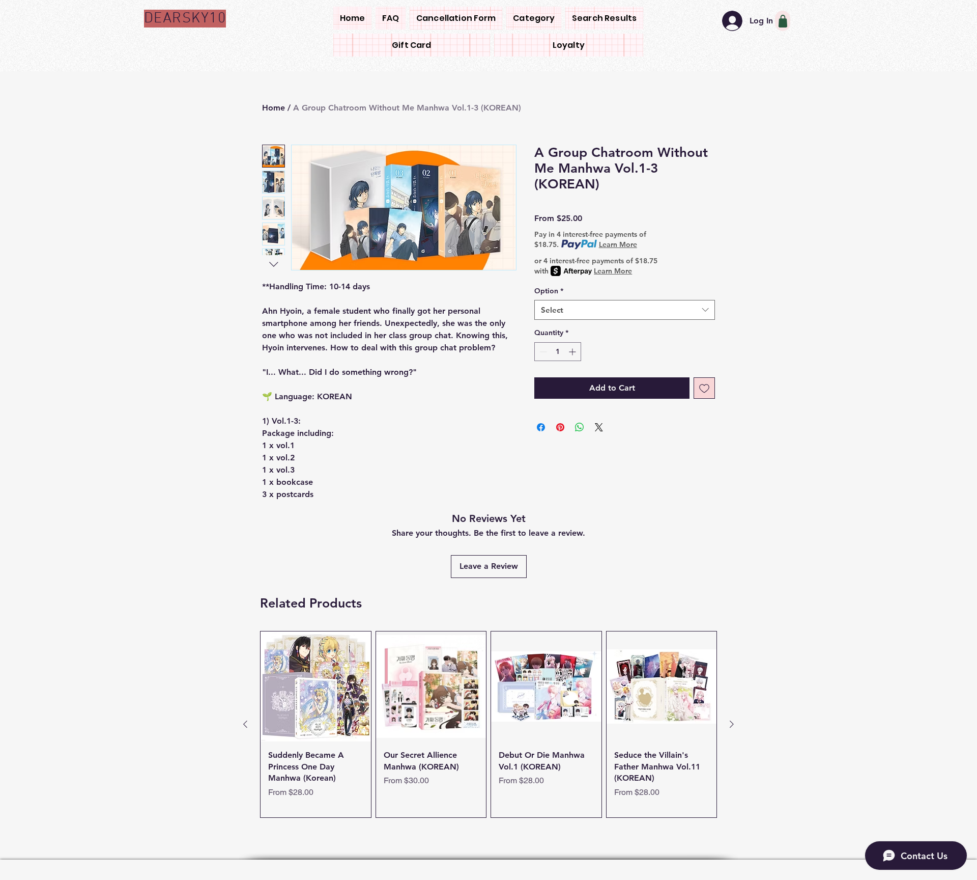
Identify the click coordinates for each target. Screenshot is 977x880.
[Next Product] (732, 724)
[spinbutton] (558, 352)
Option (548, 290)
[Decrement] (542, 352)
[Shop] (782, 21)
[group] (488, 724)
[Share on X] (599, 427)
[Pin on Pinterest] (560, 427)
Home (273, 108)
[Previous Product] (245, 724)
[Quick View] (316, 686)
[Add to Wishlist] (704, 388)
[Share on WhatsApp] (579, 427)
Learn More (618, 244)
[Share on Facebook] (541, 427)
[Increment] (573, 352)
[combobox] (624, 310)
